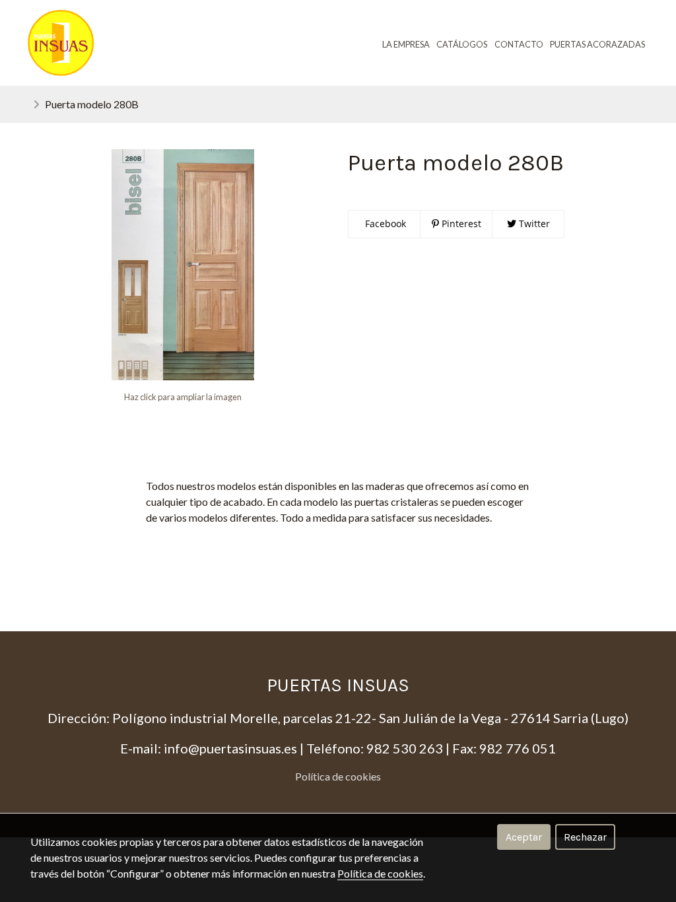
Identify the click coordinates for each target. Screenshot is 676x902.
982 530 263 (404, 748)
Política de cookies (338, 776)
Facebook (384, 223)
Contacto (518, 44)
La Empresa (406, 44)
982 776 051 (517, 748)
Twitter (533, 223)
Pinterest (460, 223)
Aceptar (524, 837)
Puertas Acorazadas (597, 44)
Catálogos (461, 44)
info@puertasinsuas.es (230, 748)
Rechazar (585, 837)
